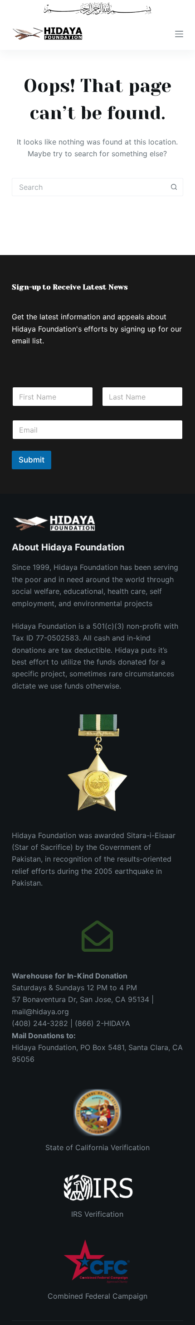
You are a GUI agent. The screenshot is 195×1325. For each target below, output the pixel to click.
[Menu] (179, 34)
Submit (31, 459)
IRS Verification (97, 1214)
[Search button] (174, 187)
